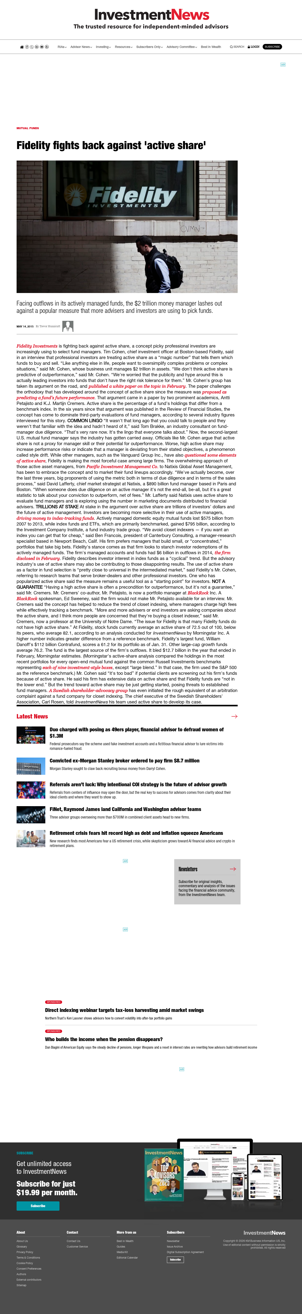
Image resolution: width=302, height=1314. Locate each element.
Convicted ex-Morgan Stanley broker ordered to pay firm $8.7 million (124, 761)
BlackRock (199, 592)
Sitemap (21, 1285)
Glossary (22, 1246)
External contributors (29, 1279)
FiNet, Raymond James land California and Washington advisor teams (125, 809)
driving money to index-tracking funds (55, 518)
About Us (22, 1241)
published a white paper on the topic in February (137, 386)
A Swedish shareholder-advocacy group (89, 690)
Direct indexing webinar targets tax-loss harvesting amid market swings (124, 1010)
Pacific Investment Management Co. (122, 466)
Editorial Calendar (127, 1257)
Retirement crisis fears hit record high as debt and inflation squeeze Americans (136, 833)
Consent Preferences (29, 1268)
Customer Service (77, 1246)
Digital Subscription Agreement (185, 1252)
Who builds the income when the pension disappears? (104, 1039)
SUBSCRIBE (272, 46)
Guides (121, 1246)
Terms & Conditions (28, 1257)
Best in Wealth (211, 47)
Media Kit (122, 1252)
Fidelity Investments (37, 346)
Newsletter (173, 1241)
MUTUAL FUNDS (28, 128)
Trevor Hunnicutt (50, 326)
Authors (21, 1274)
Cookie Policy (25, 1263)
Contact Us (73, 1241)
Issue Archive (175, 1246)
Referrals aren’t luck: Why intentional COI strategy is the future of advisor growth (138, 784)
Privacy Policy (25, 1252)
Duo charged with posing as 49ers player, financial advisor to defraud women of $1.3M (137, 732)
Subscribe (38, 1206)
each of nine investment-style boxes (78, 667)
